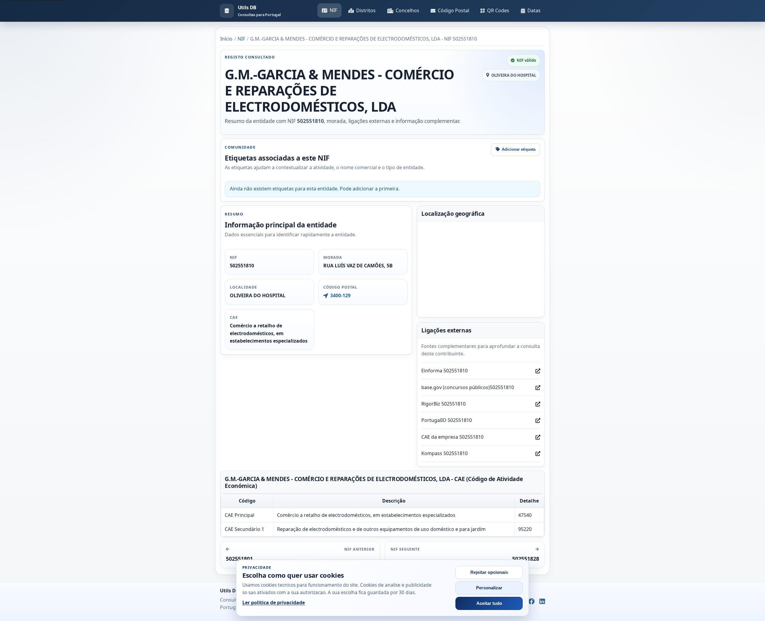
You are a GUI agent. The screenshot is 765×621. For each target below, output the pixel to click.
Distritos (366, 10)
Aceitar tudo (489, 603)
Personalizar (489, 587)
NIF (333, 10)
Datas (534, 10)
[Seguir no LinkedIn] (542, 601)
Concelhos (407, 10)
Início (226, 39)
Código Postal (453, 10)
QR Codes (498, 10)
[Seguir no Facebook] (531, 601)
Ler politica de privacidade (273, 602)
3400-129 (340, 295)
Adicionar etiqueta (519, 149)
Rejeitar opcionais (489, 572)
